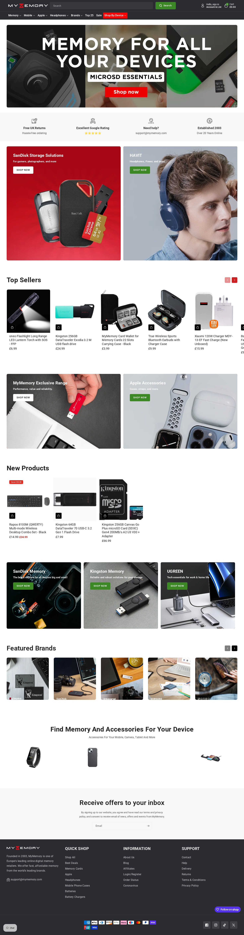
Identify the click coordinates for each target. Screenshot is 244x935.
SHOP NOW (23, 170)
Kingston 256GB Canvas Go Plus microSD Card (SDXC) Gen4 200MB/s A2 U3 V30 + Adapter (121, 530)
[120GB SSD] (151, 758)
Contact (186, 857)
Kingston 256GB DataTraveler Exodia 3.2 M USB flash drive (74, 340)
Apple (41, 15)
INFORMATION (137, 848)
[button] (230, 5)
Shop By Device (113, 15)
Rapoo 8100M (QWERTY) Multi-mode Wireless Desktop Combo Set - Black (27, 528)
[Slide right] (234, 280)
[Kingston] (28, 680)
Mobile (28, 15)
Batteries (70, 891)
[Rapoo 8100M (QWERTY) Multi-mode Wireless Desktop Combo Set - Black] (28, 499)
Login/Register (132, 874)
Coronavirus (130, 885)
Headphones (58, 15)
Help (184, 863)
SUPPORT (191, 848)
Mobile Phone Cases (77, 885)
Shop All (70, 857)
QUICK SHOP (77, 848)
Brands (75, 15)
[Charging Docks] (210, 758)
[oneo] (216, 680)
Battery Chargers (75, 896)
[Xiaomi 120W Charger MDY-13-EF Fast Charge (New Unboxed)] (214, 311)
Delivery (186, 868)
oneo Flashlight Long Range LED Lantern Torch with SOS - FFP (28, 340)
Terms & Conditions (193, 880)
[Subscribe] (148, 826)
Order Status (131, 880)
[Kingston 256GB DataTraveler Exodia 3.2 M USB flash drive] (74, 311)
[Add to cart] (12, 327)
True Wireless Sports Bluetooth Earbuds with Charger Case (164, 340)
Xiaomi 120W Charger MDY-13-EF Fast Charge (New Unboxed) (214, 340)
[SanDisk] (75, 680)
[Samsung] (169, 680)
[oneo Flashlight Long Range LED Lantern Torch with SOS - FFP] (28, 311)
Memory (13, 15)
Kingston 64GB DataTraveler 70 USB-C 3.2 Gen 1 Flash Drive (74, 528)
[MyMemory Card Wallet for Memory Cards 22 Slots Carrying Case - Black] (121, 311)
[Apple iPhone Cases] (93, 758)
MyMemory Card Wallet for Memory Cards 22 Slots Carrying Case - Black (120, 340)
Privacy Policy (190, 885)
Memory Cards (74, 868)
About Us (128, 857)
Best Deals (71, 863)
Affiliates (128, 868)
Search (167, 5)
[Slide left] (227, 280)
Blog (126, 863)
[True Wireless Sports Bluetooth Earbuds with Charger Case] (167, 311)
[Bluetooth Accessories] (34, 758)
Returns (186, 874)
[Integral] (122, 680)
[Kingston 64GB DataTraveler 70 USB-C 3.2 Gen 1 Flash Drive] (74, 499)
